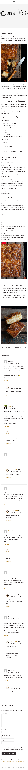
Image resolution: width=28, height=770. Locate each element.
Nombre (3, 729)
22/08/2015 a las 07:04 (16, 552)
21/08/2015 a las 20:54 (13, 532)
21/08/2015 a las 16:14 (16, 434)
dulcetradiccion (14, 386)
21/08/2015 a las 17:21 (16, 471)
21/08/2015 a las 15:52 (13, 363)
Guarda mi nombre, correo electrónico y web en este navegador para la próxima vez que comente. (12, 748)
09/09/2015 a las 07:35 (16, 643)
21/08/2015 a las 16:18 (13, 456)
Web (2, 740)
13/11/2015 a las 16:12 (13, 672)
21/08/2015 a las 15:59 (13, 408)
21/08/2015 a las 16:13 (16, 388)
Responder (6, 380)
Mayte (9, 406)
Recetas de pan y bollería (13, 347)
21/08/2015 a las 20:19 (13, 490)
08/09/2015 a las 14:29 (13, 618)
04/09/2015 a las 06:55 (16, 596)
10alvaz (10, 530)
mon (9, 487)
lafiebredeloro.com (21, 767)
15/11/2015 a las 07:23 (16, 688)
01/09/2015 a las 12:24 (13, 574)
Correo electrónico (6, 735)
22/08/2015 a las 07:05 (16, 512)
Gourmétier (14, 15)
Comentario (4, 713)
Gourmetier (13, 767)
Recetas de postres (22, 347)
